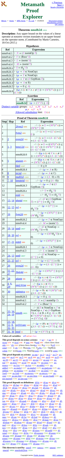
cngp (36, 351)
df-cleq (46, 388)
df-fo (52, 412)
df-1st (23, 417)
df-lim (44, 409)
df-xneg (36, 430)
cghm (4, 351)
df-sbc (42, 393)
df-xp (51, 404)
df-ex (45, 385)
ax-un (33, 362)
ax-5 (21, 357)
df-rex (52, 390)
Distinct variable (10, 106)
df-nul (50, 396)
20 (13, 235)
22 (12, 270)
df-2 (35, 428)
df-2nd (34, 417)
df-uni (49, 398)
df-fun (16, 412)
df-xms (45, 441)
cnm (20, 351)
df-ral (42, 390)
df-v (33, 393)
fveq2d (19, 214)
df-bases (33, 441)
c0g (40, 348)
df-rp (24, 430)
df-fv (12, 414)
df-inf (39, 422)
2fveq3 (19, 126)
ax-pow (13, 362)
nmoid (6, 450)
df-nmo (36, 444)
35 (13, 328)
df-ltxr (24, 425)
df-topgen (38, 433)
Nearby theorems (57, 7)
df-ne (23, 390)
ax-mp (35, 354)
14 (13, 200)
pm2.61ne (21, 285)
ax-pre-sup (23, 378)
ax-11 (15, 360)
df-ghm (41, 436)
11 (9, 270)
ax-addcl (40, 365)
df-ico (15, 433)
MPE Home (21, 21)
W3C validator (57, 455)
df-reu (13, 393)
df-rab (23, 393)
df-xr (14, 425)
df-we (41, 404)
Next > (60, 5)
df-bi (37, 382)
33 (9, 311)
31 (9, 331)
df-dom (6, 422)
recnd (19, 173)
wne (28, 342)
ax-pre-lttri (17, 376)
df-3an (16, 385)
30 (9, 291)
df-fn (26, 412)
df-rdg (25, 420)
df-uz (5, 430)
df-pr (30, 398)
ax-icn (28, 365)
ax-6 (30, 357)
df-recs (15, 420)
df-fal (36, 385)
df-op (39, 398)
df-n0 (44, 428)
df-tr (44, 401)
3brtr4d (19, 272)
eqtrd (18, 242)
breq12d (20, 146)
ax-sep (46, 360)
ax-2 (48, 354)
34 (13, 311)
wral (37, 342)
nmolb (19, 313)
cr (44, 345)
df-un (12, 396)
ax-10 (5, 360)
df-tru (26, 385)
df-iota (6, 412)
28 (9, 278)
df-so (23, 404)
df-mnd (18, 436)
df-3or (5, 385)
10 (11, 180)
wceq (4, 342)
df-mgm (52, 433)
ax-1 (42, 354)
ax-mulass (18, 370)
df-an (45, 382)
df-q (15, 430)
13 (9, 200)
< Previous (57, 2)
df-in (21, 396)
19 (9, 228)
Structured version (56, 21)
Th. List (31, 21)
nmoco (40, 447)
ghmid (19, 200)
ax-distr (32, 370)
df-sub (45, 425)
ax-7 (39, 357)
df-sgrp (6, 436)
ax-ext (35, 360)
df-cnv (12, 406)
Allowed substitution (26, 112)
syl (17, 207)
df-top (52, 438)
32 (9, 328)
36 (13, 331)
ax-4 (12, 357)
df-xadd (48, 430)
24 (9, 255)
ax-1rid (15, 373)
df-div (14, 428)
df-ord (24, 409)
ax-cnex (44, 362)
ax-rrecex (43, 373)
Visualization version (55, 22)
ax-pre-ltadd (48, 376)
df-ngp (25, 444)
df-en (56, 420)
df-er (35, 420)
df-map (45, 420)
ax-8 (48, 357)
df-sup (29, 422)
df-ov (33, 414)
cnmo (55, 351)
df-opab (22, 401)
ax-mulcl (18, 368)
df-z (54, 428)
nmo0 (28, 447)
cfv (12, 345)
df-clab (35, 388)
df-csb (52, 393)
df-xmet (16, 438)
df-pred (13, 409)
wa (49, 340)
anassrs (19, 160)
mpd (18, 331)
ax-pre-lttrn (32, 376)
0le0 (18, 165)
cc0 (53, 345)
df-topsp (20, 441)
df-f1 (43, 412)
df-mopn (40, 438)
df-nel (33, 390)
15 (13, 207)
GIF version (59, 24)
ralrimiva (20, 291)
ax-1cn (17, 365)
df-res (51, 406)
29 (9, 286)
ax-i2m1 (45, 370)
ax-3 (55, 354)
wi (43, 340)
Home (11, 21)
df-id (53, 401)
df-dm (32, 406)
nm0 (18, 228)
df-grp (29, 436)
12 (9, 207)
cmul (4, 348)
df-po (14, 404)
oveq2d (20, 139)
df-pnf (49, 422)
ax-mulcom (47, 368)
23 (9, 260)
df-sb (5, 388)
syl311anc (21, 325)
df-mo (15, 388)
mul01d (20, 176)
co (36, 345)
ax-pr (24, 362)
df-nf (55, 385)
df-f (34, 412)
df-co (22, 406)
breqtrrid (20, 180)
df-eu (24, 388)
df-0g (26, 433)
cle (16, 348)
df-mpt (34, 401)
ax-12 (25, 360)
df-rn (42, 406)
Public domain (39, 455)
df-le (35, 425)
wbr (4, 345)
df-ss (30, 396)
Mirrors (3, 21)
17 (9, 242)
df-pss (40, 396)
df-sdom (18, 422)
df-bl (28, 438)
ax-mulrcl (31, 368)
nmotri (53, 447)
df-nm (13, 444)
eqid (18, 195)
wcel (16, 342)
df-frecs (45, 417)
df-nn (24, 428)
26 (9, 265)
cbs (29, 348)
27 (9, 273)
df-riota (22, 414)
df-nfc (13, 390)
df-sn (20, 398)
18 (9, 235)
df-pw (11, 398)
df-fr (32, 404)
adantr (19, 278)
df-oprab (44, 414)
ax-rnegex (29, 373)
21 (13, 242)
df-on (34, 409)
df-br (12, 401)
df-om (13, 417)
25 (13, 260)
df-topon (7, 441)
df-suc (55, 409)
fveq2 (19, 132)
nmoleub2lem (21, 450)
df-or (54, 382)
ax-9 (57, 357)
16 (9, 214)
